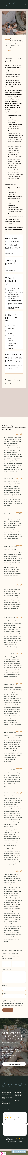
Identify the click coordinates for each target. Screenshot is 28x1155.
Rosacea (10, 345)
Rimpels (10, 333)
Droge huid (11, 328)
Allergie (10, 338)
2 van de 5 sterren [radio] (9, 964)
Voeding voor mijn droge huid (15, 303)
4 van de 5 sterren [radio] (19, 964)
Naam (4, 985)
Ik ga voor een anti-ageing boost (13, 297)
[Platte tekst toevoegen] (9, 3)
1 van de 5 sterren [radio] (5, 964)
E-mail (4, 993)
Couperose (11, 348)
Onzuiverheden (12, 331)
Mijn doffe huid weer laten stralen (14, 307)
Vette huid (11, 336)
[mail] (8, 1109)
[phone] (11, 1109)
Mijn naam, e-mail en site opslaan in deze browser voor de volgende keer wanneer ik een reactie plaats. (13, 1003)
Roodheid (10, 340)
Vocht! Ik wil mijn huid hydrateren (14, 289)
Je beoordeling (7, 969)
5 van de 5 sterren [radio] (23, 964)
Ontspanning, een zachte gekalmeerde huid (15, 293)
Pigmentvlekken (12, 326)
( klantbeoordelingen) (16, 39)
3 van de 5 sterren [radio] (14, 964)
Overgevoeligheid (13, 343)
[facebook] (3, 1109)
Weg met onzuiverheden (15, 300)
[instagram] (5, 1109)
